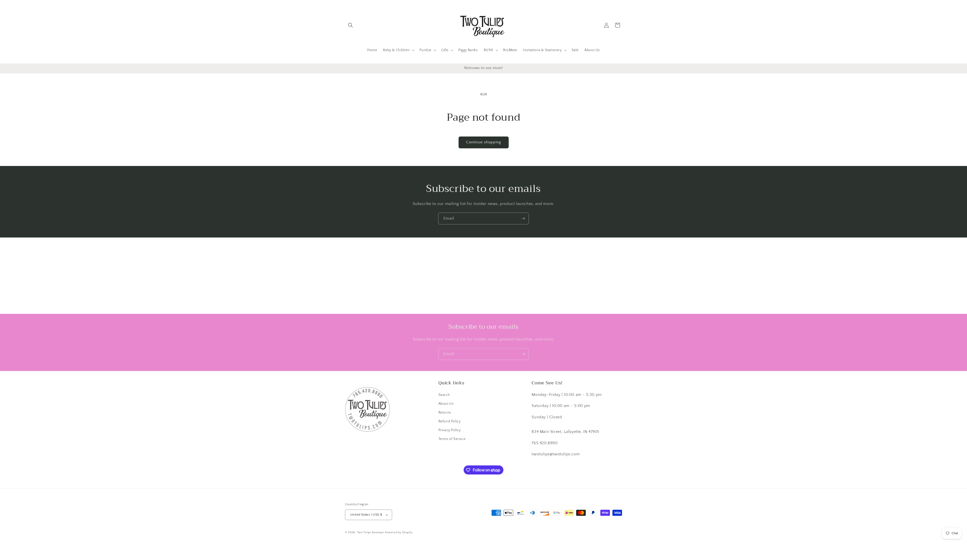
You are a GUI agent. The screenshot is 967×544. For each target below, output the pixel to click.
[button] (350, 25)
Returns (444, 413)
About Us (446, 404)
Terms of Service (452, 439)
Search (444, 395)
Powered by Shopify (398, 532)
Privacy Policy (449, 430)
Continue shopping (483, 142)
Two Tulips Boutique (370, 532)
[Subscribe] (523, 218)
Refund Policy (449, 421)
